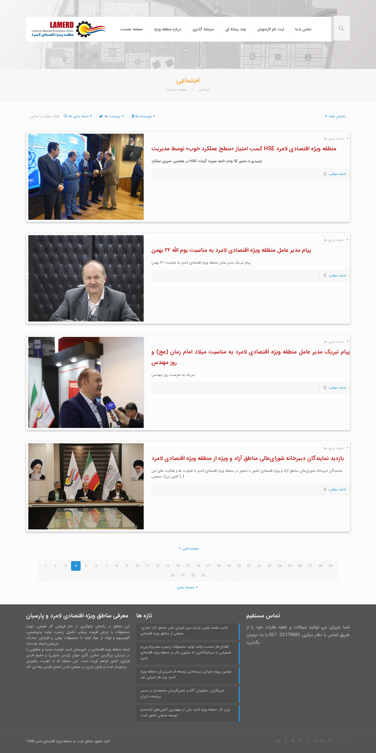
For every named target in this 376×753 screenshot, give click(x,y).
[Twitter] (293, 741)
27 (310, 566)
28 (320, 566)
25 (290, 566)
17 (208, 566)
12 (157, 566)
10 (137, 566)
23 (269, 566)
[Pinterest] (330, 741)
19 (229, 566)
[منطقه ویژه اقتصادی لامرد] (69, 29)
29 (331, 566)
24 (280, 566)
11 (147, 566)
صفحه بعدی (185, 587)
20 (239, 566)
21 (249, 566)
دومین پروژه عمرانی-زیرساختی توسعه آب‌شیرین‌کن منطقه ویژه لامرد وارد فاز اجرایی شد (185, 674)
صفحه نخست (176, 90)
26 (300, 566)
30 (173, 575)
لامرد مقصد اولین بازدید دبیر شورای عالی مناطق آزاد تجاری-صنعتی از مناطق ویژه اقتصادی (183, 630)
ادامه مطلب (337, 174)
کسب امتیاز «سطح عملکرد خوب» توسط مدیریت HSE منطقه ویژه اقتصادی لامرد (243, 148)
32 (193, 575)
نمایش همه (337, 116)
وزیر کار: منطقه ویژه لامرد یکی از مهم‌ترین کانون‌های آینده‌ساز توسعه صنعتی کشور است (185, 712)
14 (178, 566)
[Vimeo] (300, 741)
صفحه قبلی (190, 548)
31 (183, 575)
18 (218, 566)
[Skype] (278, 741)
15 (188, 566)
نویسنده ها (143, 116)
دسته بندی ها (79, 116)
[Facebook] (285, 741)
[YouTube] (307, 741)
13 (168, 566)
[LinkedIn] (322, 741)
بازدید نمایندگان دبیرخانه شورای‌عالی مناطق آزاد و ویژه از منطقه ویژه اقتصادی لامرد (247, 458)
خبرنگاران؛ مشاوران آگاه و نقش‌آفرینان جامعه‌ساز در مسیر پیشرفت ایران (182, 693)
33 (203, 575)
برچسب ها (113, 116)
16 (198, 566)
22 (259, 566)
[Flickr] (315, 741)
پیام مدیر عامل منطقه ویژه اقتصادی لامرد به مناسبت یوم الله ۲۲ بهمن (231, 250)
